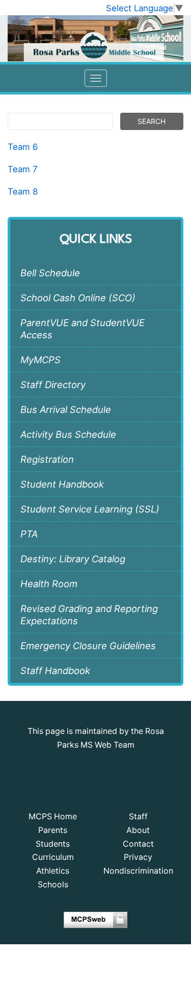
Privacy (138, 857)
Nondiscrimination (138, 871)
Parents (52, 830)
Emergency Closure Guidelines (88, 645)
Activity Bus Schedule (68, 434)
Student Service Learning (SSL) (89, 509)
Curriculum (53, 857)
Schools (53, 884)
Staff (138, 816)
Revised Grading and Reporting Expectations (89, 614)
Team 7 (23, 169)
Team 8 (23, 191)
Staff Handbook (55, 670)
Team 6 (24, 147)
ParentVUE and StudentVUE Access (82, 328)
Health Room (48, 583)
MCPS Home (53, 816)
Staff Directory (53, 384)
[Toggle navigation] (96, 78)
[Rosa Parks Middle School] (95, 38)
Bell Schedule (50, 272)
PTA (29, 533)
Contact (138, 844)
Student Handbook (62, 484)
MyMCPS (40, 359)
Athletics (52, 871)
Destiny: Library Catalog (72, 558)
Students (53, 844)
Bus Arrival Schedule (65, 409)
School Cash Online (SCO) (77, 297)
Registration (47, 459)
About (138, 830)
